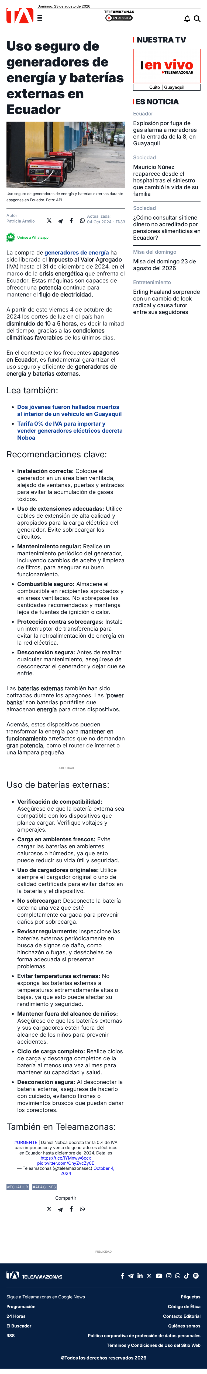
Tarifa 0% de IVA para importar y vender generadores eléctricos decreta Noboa (70, 430)
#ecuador (17, 1187)
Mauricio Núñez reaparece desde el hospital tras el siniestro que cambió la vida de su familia (165, 180)
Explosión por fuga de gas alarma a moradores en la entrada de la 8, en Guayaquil (165, 133)
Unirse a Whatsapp (33, 237)
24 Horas (16, 1316)
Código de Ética (184, 1306)
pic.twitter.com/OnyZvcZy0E (65, 1163)
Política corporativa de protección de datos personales (144, 1335)
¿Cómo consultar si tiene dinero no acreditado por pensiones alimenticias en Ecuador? (167, 227)
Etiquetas (191, 1296)
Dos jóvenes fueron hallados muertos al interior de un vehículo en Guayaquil (69, 410)
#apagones (44, 1187)
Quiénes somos (184, 1326)
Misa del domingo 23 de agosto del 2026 (164, 264)
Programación (21, 1306)
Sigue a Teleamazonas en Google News (45, 1296)
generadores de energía (76, 252)
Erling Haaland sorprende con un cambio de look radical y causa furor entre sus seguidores (166, 301)
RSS (10, 1335)
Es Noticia (157, 101)
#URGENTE (25, 1142)
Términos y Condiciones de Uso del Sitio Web (154, 1345)
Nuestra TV (161, 39)
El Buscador (18, 1326)
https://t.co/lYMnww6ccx (66, 1158)
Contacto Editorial (182, 1316)
